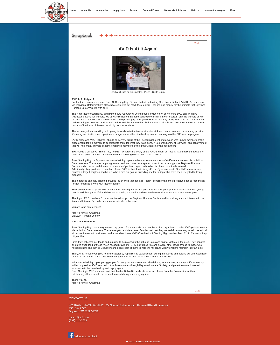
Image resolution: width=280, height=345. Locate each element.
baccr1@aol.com (79, 317)
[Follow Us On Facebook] (71, 335)
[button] (138, 73)
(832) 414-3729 (78, 320)
